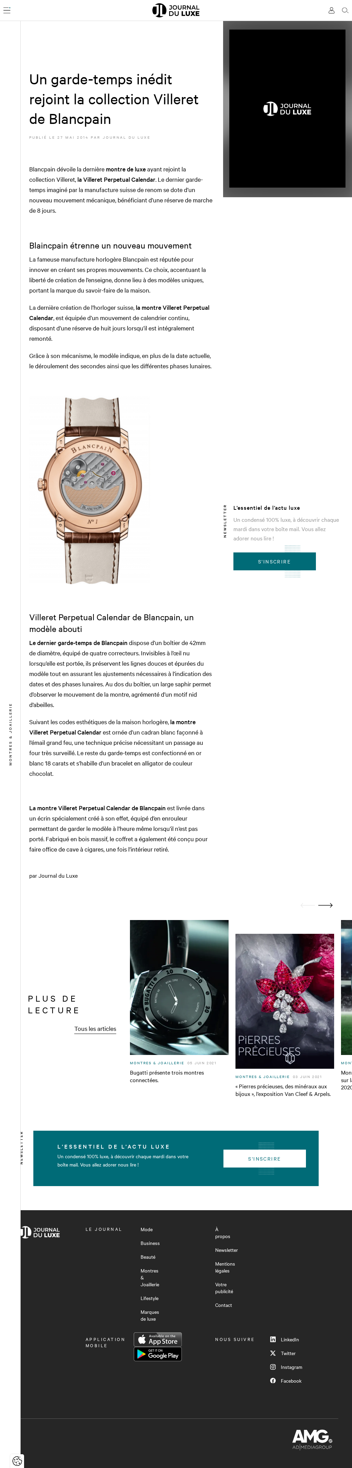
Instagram (291, 1366)
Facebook (291, 1380)
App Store (158, 1339)
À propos (222, 1232)
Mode (147, 1229)
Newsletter (226, 1249)
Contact (223, 1304)
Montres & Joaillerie (150, 1277)
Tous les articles (95, 1028)
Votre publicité (224, 1288)
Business (150, 1242)
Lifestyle (149, 1298)
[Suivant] (325, 905)
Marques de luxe (150, 1315)
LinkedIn (290, 1339)
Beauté (148, 1256)
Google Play (158, 1354)
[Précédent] (307, 905)
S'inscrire (274, 561)
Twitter (288, 1353)
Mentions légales (225, 1267)
